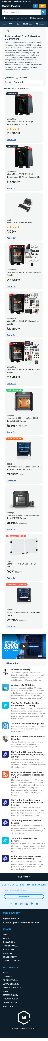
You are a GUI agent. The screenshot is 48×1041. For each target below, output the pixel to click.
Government (9, 957)
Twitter (16, 903)
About (6, 973)
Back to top (24, 877)
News (6, 938)
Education (8, 949)
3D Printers (39, 24)
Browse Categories (15, 88)
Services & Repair (12, 961)
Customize (11, 481)
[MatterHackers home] (11, 6)
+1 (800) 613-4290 (11, 918)
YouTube (37, 903)
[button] (24, 18)
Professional (10, 946)
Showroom (9, 942)
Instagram (21, 903)
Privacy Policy (10, 999)
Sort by (8, 82)
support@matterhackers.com (21, 922)
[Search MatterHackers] (43, 12)
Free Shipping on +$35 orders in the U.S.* (18, 1)
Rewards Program (13, 987)
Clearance (23, 78)
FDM (8, 31)
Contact (7, 976)
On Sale (10, 78)
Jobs (5, 991)
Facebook (11, 903)
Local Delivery (11, 984)
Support (7, 953)
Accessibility (10, 1006)
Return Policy (10, 995)
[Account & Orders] (35, 6)
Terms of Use (10, 1002)
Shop (5, 934)
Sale (18, 24)
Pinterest (31, 903)
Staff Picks (27, 24)
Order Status (10, 980)
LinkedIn (26, 903)
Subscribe (24, 896)
